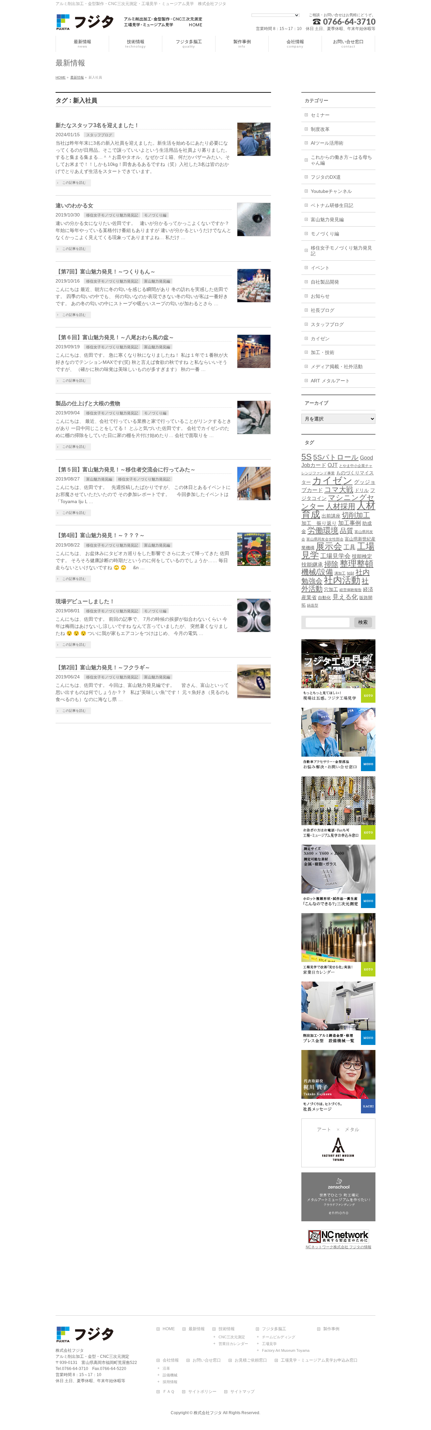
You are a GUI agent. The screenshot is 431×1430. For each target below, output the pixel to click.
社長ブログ (322, 310)
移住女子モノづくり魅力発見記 (112, 215)
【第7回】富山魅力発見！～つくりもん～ (106, 271)
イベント (320, 267)
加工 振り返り (319, 523)
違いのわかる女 (74, 205)
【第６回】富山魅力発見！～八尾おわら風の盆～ (115, 337)
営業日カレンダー (233, 1344)
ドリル (362, 490)
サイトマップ (242, 1392)
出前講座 (331, 516)
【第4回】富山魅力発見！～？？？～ (100, 535)
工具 (349, 547)
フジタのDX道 (326, 177)
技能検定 (362, 556)
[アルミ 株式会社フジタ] (130, 23)
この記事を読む (74, 182)
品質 (346, 530)
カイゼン (320, 338)
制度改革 (320, 129)
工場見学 (269, 1344)
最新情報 (197, 1329)
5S (306, 456)
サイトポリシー (202, 1392)
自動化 (324, 597)
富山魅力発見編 (157, 281)
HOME (169, 1329)
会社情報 (171, 1360)
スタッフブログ (99, 135)
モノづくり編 (155, 215)
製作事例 (331, 1329)
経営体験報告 (350, 590)
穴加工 (331, 589)
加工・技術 (322, 352)
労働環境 (322, 530)
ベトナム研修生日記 (332, 205)
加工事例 (349, 523)
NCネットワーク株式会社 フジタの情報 (338, 1247)
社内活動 (342, 580)
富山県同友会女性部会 (324, 539)
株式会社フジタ (208, 1412)
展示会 (329, 546)
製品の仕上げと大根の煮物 (88, 403)
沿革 (166, 1368)
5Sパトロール (336, 457)
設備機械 (170, 1375)
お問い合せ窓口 (207, 1360)
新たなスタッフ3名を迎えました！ (97, 125)
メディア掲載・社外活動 (337, 366)
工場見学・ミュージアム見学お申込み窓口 (319, 1360)
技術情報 (227, 1329)
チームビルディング (278, 1337)
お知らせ (320, 296)
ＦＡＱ (168, 1392)
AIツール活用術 (327, 143)
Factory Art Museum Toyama (285, 1350)
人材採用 (340, 506)
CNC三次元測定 (232, 1337)
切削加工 (356, 515)
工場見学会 (335, 555)
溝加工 (339, 573)
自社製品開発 (325, 282)
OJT (333, 465)
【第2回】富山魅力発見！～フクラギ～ (103, 667)
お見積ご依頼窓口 (251, 1360)
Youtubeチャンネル (331, 191)
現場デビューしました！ (85, 601)
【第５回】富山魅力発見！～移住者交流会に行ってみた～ (126, 469)
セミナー (320, 115)
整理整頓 (356, 563)
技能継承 (312, 564)
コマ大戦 (338, 489)
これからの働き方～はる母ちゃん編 (341, 160)
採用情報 (170, 1382)
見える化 (345, 597)
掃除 (331, 564)
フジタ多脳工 (274, 1329)
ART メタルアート (330, 380)
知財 (350, 573)
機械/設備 (317, 572)
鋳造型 (312, 605)
